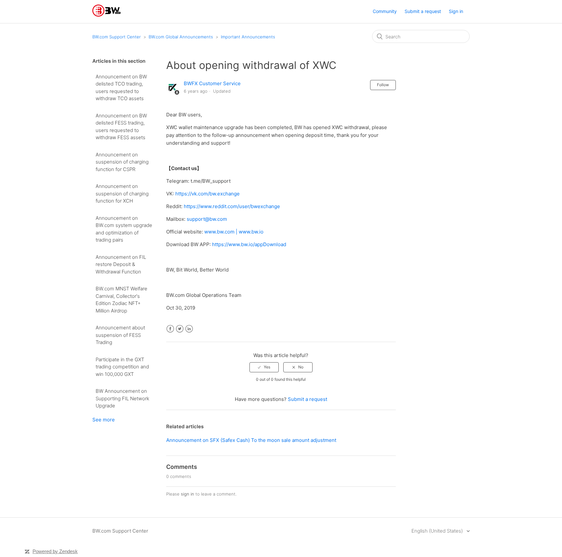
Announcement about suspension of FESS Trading (120, 335)
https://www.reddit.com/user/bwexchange (232, 206)
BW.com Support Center (116, 36)
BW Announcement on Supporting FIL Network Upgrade (122, 398)
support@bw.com (207, 219)
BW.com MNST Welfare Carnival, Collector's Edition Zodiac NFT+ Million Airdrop (121, 299)
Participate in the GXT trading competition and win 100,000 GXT (122, 366)
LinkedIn (189, 329)
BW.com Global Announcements (181, 36)
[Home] (106, 15)
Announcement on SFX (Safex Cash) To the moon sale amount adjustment (251, 440)
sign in (187, 494)
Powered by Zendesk (55, 551)
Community (385, 11)
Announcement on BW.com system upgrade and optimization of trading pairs (124, 229)
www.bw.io (251, 232)
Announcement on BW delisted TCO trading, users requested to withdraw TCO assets (121, 87)
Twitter (180, 329)
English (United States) (437, 531)
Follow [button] (383, 84)
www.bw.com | (221, 232)
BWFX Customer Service (212, 83)
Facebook (170, 329)
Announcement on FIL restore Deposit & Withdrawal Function (121, 264)
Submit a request (423, 11)
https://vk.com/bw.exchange (207, 194)
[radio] (264, 367)
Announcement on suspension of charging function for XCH (122, 193)
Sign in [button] (456, 11)
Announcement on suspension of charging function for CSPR (122, 162)
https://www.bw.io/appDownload (249, 244)
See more (103, 420)
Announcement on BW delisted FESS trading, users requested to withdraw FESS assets (121, 127)
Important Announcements (248, 36)
